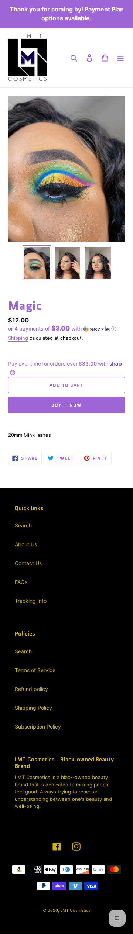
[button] (62, 328)
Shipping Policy (33, 708)
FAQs (21, 582)
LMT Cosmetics (75, 910)
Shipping (18, 338)
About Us (26, 544)
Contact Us (28, 563)
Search (23, 525)
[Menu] (120, 57)
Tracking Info (31, 601)
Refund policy (31, 689)
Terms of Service (35, 670)
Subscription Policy (38, 726)
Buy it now (66, 405)
